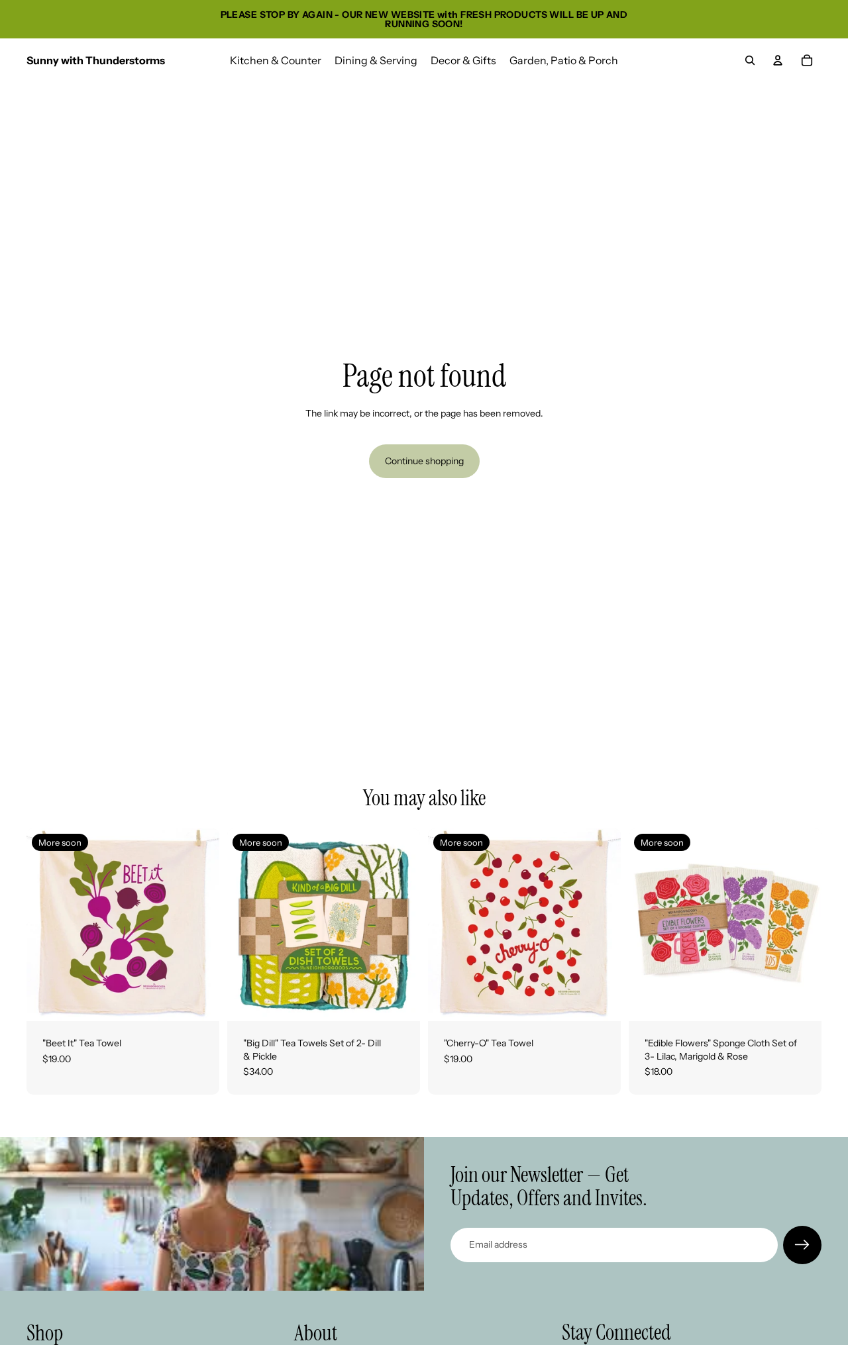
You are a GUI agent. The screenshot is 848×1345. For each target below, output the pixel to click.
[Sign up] (802, 1245)
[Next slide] (199, 925)
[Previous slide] (46, 925)
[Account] (777, 60)
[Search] (750, 60)
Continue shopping (424, 461)
